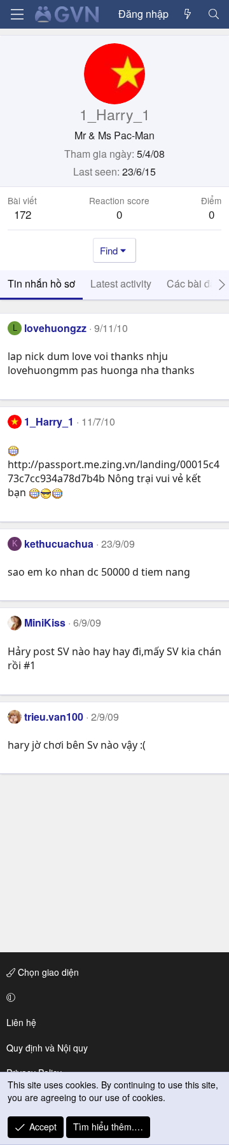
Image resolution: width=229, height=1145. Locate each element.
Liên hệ (21, 1022)
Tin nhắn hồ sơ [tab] (41, 283)
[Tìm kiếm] (213, 14)
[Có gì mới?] (188, 14)
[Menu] (17, 14)
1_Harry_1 (49, 421)
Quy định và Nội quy (47, 1047)
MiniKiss (45, 622)
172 (22, 214)
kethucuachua (59, 543)
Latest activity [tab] (120, 283)
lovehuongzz (55, 328)
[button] (112, 997)
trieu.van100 (53, 716)
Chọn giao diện (47, 972)
